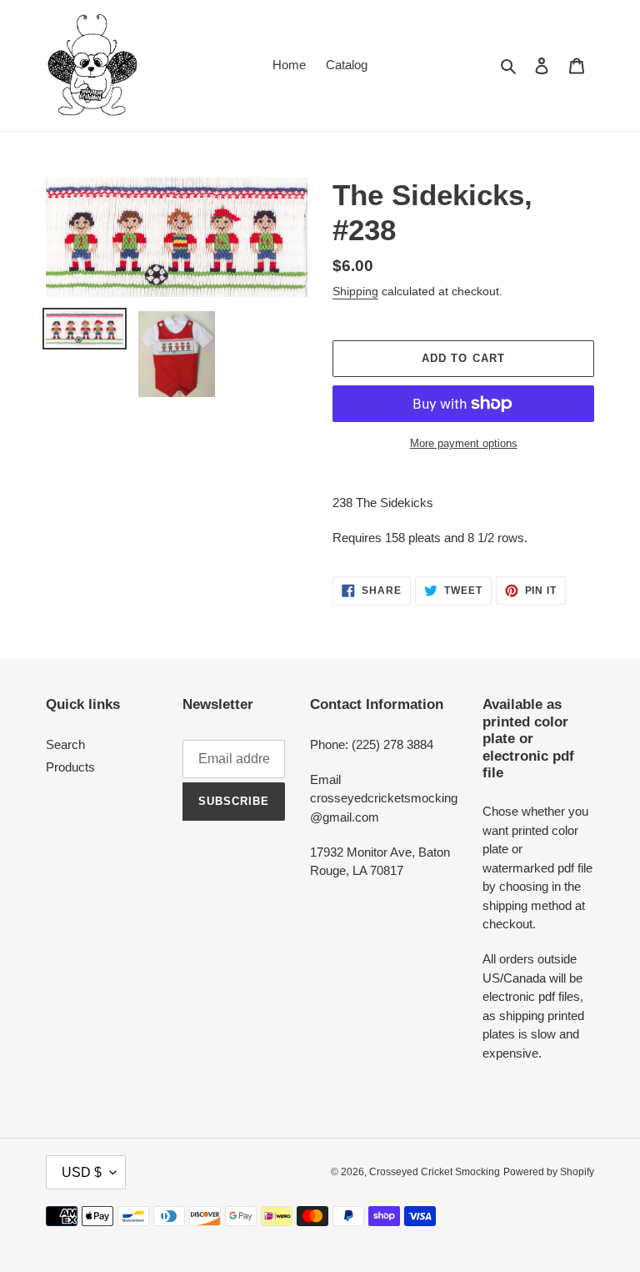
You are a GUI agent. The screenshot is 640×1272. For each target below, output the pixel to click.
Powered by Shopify (548, 1172)
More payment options (464, 443)
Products (70, 767)
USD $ (82, 1172)
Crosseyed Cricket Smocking (434, 1172)
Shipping (355, 291)
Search (65, 744)
